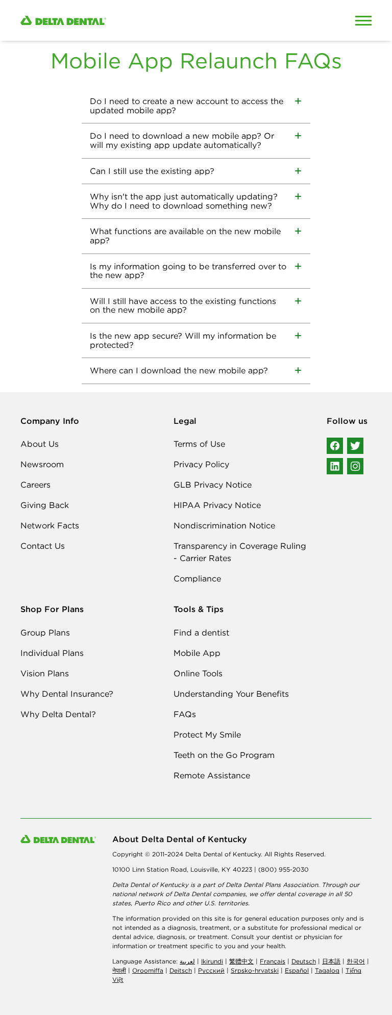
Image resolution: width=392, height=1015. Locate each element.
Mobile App (197, 653)
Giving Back (44, 505)
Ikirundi (212, 961)
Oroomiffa (147, 970)
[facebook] (335, 446)
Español (297, 970)
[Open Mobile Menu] (363, 20)
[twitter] (355, 446)
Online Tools (198, 673)
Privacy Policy (201, 464)
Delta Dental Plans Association (272, 885)
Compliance (197, 578)
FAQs (185, 714)
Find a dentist (201, 632)
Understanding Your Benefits (231, 694)
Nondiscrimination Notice (224, 525)
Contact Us (42, 546)
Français (272, 961)
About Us (39, 444)
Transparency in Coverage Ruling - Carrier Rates (240, 552)
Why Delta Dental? (58, 714)
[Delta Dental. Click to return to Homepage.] (150, 21)
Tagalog (327, 970)
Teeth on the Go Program (224, 755)
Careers (35, 484)
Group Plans (45, 632)
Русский (211, 970)
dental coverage (301, 894)
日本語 (331, 961)
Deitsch (180, 970)
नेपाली (119, 970)
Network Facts (49, 525)
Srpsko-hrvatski (255, 970)
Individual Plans (52, 653)
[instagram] (355, 466)
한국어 (356, 961)
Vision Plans (44, 673)
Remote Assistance (212, 775)
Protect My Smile (207, 734)
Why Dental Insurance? (66, 694)
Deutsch (303, 961)
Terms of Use (199, 444)
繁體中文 (241, 961)
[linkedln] (335, 466)
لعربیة (187, 961)
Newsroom (42, 464)
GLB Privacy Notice (213, 484)
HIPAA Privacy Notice (217, 505)
